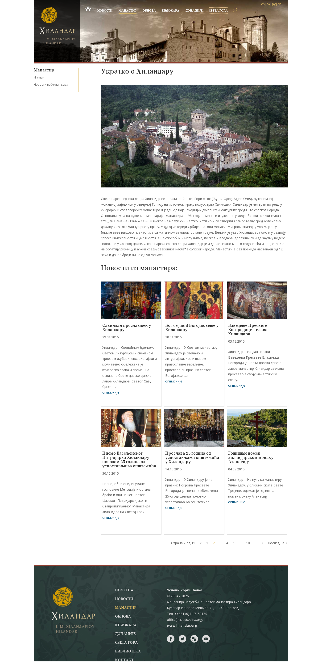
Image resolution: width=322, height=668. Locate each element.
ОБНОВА (149, 10)
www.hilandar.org (182, 625)
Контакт (124, 660)
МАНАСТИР (127, 10)
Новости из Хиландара (51, 84)
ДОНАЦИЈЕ (194, 10)
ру (274, 4)
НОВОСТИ (104, 10)
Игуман (39, 77)
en (279, 4)
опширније (110, 392)
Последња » (277, 543)
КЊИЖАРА (170, 10)
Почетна (124, 590)
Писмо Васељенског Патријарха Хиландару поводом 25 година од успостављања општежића (129, 459)
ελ (268, 4)
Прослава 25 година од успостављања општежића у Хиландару (192, 457)
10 (248, 543)
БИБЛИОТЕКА (128, 651)
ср (263, 4)
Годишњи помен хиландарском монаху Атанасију (250, 457)
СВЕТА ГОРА (218, 10)
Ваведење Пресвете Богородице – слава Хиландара (248, 330)
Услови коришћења (184, 590)
